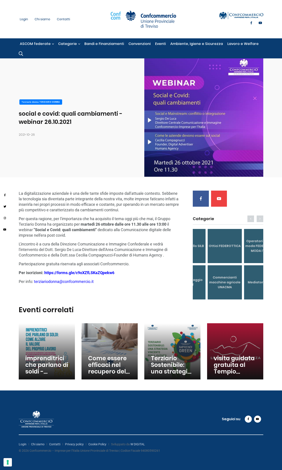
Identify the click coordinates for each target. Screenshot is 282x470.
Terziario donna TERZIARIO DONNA (41, 102)
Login (24, 19)
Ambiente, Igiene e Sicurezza (196, 43)
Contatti (63, 19)
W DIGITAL (137, 444)
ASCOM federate (35, 43)
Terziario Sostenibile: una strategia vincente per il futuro (172, 372)
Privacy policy (74, 444)
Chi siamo (42, 19)
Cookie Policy (97, 444)
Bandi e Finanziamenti (104, 43)
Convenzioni (139, 43)
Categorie (67, 43)
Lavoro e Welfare (243, 43)
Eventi (160, 43)
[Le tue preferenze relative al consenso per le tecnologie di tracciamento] (8, 462)
